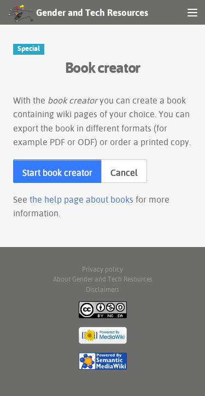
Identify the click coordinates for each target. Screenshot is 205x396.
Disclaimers (102, 289)
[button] (57, 171)
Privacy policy (102, 269)
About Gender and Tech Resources (103, 279)
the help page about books (81, 199)
